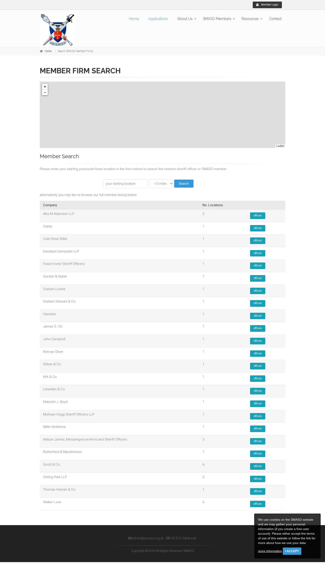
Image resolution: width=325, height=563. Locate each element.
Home (134, 19)
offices (258, 215)
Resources (250, 19)
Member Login (269, 4)
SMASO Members (217, 19)
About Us (185, 19)
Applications (158, 19)
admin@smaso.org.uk (148, 538)
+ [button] (45, 86)
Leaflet (280, 146)
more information (270, 551)
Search (184, 183)
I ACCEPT (292, 551)
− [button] (45, 92)
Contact (275, 19)
